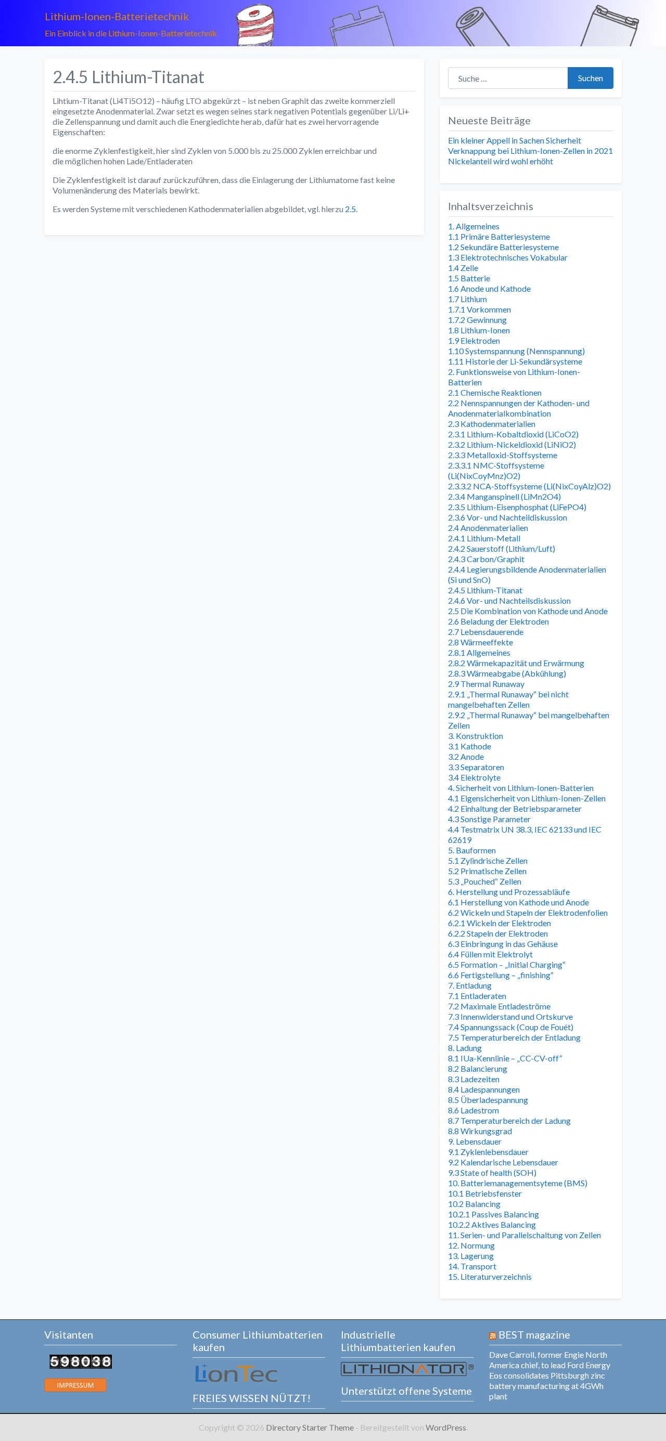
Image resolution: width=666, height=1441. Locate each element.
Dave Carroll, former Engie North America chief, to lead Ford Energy (549, 1359)
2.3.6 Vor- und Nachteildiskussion (507, 517)
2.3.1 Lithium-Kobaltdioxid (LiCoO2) (513, 434)
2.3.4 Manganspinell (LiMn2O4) (504, 496)
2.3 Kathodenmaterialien (491, 424)
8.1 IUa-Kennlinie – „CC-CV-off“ (505, 1058)
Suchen (590, 78)
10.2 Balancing (474, 1204)
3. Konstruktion (475, 736)
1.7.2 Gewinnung (477, 319)
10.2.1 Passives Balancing (493, 1214)
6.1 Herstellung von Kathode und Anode (518, 902)
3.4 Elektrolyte (474, 777)
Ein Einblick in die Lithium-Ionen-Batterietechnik (131, 33)
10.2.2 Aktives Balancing (492, 1224)
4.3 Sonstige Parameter (489, 819)
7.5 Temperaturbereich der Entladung (514, 1037)
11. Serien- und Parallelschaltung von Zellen (524, 1235)
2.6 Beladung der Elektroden (498, 621)
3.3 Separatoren (476, 767)
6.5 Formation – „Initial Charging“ (507, 964)
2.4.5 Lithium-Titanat (485, 590)
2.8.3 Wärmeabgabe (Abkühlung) (507, 673)
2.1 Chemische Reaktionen (495, 392)
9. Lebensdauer (475, 1141)
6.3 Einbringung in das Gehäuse (503, 944)
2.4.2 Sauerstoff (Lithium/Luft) (501, 548)
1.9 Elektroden (474, 340)
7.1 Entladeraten (477, 996)
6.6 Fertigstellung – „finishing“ (501, 975)
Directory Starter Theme (310, 1427)
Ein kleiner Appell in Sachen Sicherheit (514, 140)
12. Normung (471, 1245)
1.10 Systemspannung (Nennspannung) (516, 351)
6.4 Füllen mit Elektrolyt (490, 954)
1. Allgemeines (473, 226)
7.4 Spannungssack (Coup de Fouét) (510, 1027)
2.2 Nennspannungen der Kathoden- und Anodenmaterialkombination (519, 408)
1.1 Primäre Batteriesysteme (499, 236)
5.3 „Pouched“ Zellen (484, 881)
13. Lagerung (471, 1256)
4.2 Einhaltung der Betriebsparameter (515, 808)
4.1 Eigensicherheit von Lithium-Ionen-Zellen (527, 798)
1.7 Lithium (467, 299)
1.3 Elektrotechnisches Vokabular (508, 257)
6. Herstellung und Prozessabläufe (509, 892)
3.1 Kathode (469, 746)
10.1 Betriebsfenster (485, 1193)
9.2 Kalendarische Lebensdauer (503, 1162)
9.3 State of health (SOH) (492, 1172)
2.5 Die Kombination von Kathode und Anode (528, 611)
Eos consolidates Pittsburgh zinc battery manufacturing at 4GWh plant (547, 1385)
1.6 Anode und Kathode (489, 288)
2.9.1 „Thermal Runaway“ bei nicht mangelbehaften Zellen (508, 699)
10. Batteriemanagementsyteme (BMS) (517, 1183)
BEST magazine (534, 1334)
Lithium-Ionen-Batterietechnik (117, 16)
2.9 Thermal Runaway (486, 684)
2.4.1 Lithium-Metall (484, 538)
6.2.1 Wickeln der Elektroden (499, 923)
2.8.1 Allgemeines (479, 652)
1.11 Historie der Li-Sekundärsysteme (515, 361)
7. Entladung (470, 985)
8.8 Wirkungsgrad (480, 1131)
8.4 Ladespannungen (484, 1089)
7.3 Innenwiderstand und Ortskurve (510, 1016)
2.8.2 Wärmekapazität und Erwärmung (516, 663)
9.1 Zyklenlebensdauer (488, 1152)
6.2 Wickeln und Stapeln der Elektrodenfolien (528, 912)
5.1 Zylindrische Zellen (488, 860)
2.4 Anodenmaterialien (488, 528)
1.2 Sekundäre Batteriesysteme (503, 247)
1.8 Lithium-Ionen (479, 330)
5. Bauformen (472, 850)
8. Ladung (465, 1048)
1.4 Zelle (463, 267)
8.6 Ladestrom (473, 1110)
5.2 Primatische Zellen (487, 871)
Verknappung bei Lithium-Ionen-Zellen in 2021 (530, 150)
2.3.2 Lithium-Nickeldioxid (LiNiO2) (512, 444)
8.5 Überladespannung (488, 1100)
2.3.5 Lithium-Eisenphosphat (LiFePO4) (517, 507)
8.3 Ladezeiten (473, 1079)
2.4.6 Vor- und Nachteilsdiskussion (509, 600)
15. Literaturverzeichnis (490, 1276)
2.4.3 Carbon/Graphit (486, 559)
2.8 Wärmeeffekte (480, 642)
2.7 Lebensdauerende (485, 632)
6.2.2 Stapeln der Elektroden (498, 933)
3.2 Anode (466, 756)
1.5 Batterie (469, 278)
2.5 (350, 209)
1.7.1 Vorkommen (479, 309)
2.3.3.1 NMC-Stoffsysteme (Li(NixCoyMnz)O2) (496, 470)
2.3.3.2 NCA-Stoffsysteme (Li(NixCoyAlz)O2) (529, 486)
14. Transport (472, 1266)
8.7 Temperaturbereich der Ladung (509, 1120)
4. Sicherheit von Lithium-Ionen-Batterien (521, 788)
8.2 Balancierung (477, 1068)
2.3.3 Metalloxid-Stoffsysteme (502, 455)
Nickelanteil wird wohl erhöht (500, 161)
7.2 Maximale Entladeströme (499, 1006)
